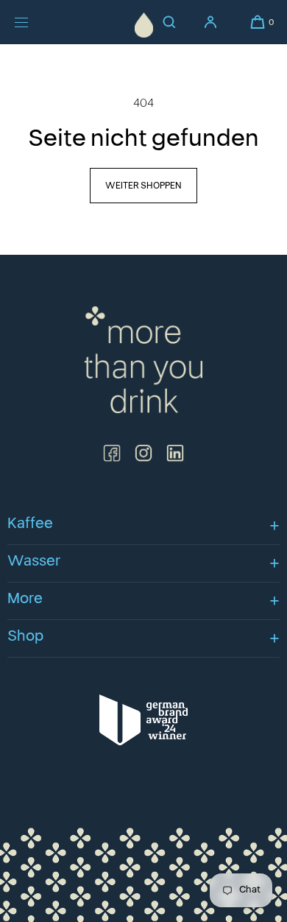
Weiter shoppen (143, 185)
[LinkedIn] (175, 453)
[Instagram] (143, 453)
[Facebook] (112, 453)
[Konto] (210, 22)
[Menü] (32, 22)
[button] (257, 22)
